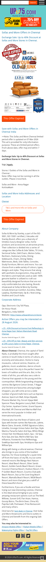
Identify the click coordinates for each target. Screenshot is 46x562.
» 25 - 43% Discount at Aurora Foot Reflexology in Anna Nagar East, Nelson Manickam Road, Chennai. (23, 331)
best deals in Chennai (23, 511)
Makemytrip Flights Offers (13, 530)
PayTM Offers (32, 530)
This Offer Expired (13, 118)
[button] (23, 209)
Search (33, 2)
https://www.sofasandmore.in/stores (26, 315)
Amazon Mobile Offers (11, 526)
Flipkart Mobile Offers (32, 526)
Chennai (5, 201)
